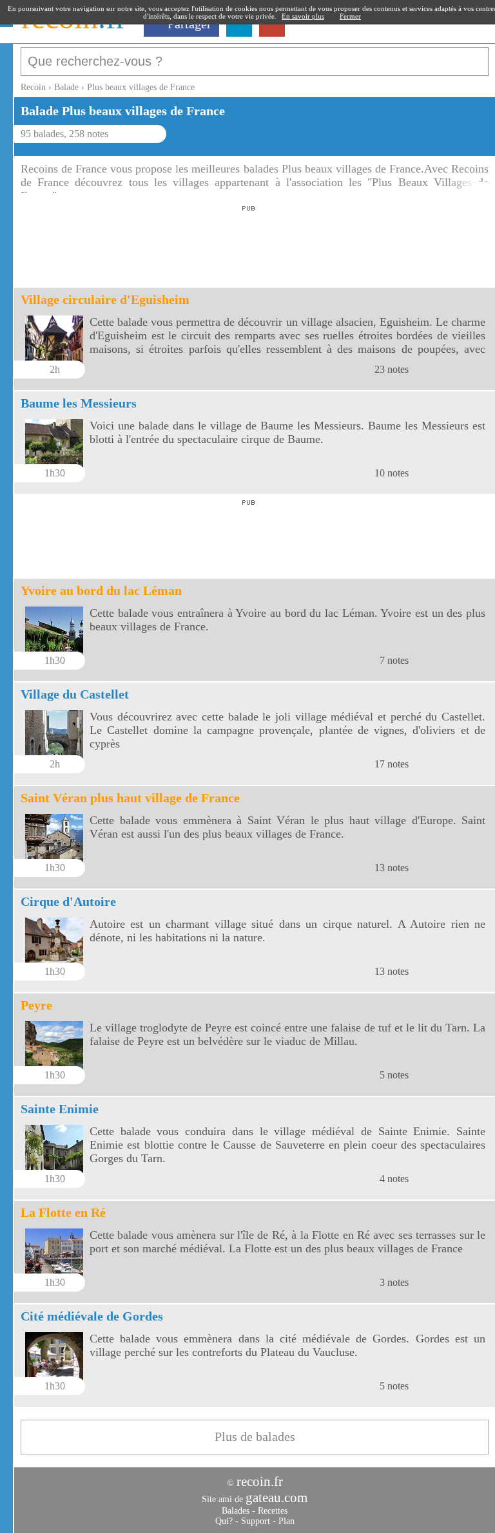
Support (255, 1521)
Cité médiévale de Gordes (92, 1316)
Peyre (36, 1005)
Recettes (272, 1511)
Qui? (224, 1521)
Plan (286, 1521)
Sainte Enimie (60, 1109)
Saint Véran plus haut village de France (130, 798)
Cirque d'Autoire (68, 901)
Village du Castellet (75, 694)
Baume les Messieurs (79, 403)
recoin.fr (260, 1481)
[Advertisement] (248, 243)
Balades (235, 1511)
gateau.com (276, 1497)
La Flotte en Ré (63, 1212)
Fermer (350, 16)
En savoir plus (303, 16)
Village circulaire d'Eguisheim (105, 299)
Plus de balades (255, 1436)
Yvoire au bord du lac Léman (101, 590)
